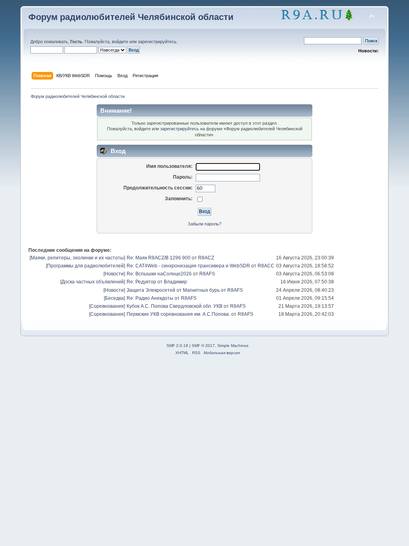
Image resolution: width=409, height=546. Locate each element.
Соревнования (107, 306)
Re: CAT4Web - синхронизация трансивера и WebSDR (188, 266)
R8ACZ (206, 258)
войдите (120, 41)
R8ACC (266, 266)
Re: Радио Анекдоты (150, 298)
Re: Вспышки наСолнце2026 (159, 274)
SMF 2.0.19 (177, 345)
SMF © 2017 (203, 345)
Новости (114, 274)
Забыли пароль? (204, 223)
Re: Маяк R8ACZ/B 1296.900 (159, 258)
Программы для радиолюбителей (85, 266)
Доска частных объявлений (93, 282)
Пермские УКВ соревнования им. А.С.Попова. (178, 314)
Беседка (114, 298)
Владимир (175, 282)
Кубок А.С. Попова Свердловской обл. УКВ (174, 306)
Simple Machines (232, 345)
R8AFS (207, 274)
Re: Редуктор (141, 282)
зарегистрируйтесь (157, 41)
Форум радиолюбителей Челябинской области (131, 17)
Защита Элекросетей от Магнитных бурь (173, 290)
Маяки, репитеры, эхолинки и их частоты (77, 258)
